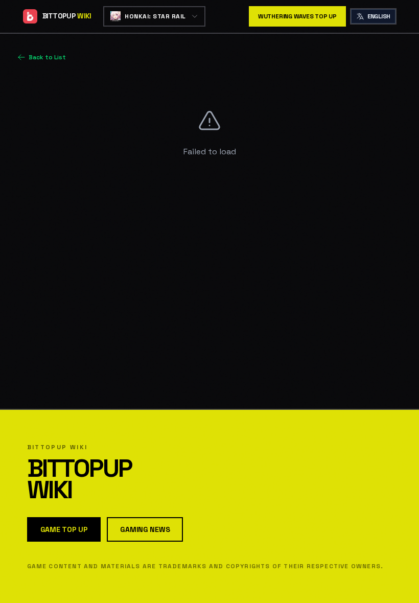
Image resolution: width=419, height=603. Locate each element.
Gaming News (145, 529)
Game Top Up (64, 529)
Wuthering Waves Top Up (297, 16)
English (378, 16)
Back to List (47, 57)
